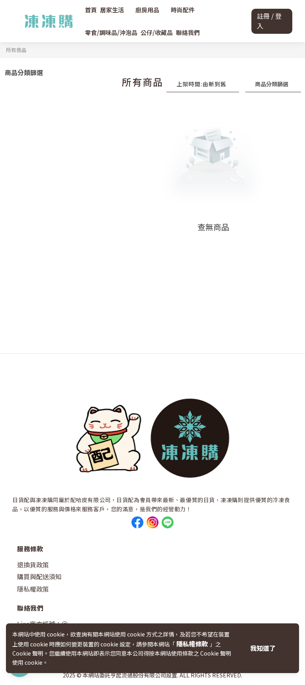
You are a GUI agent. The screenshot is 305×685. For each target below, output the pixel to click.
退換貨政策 (33, 564)
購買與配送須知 (39, 576)
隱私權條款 (193, 643)
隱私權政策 (33, 589)
